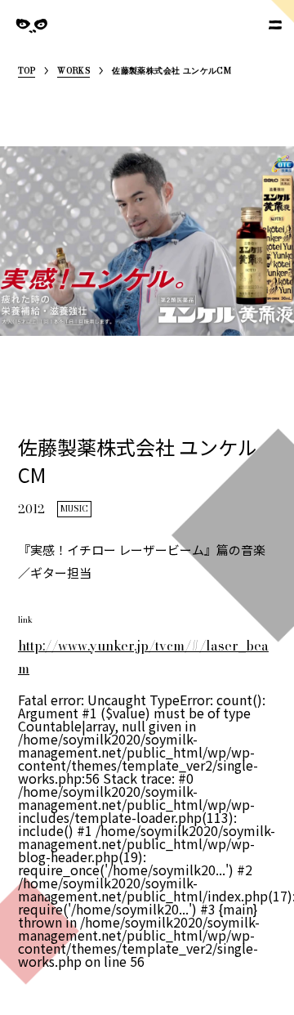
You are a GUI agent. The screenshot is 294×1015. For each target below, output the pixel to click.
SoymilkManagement (32, 38)
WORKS (73, 72)
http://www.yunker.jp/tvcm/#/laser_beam (143, 657)
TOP (26, 72)
